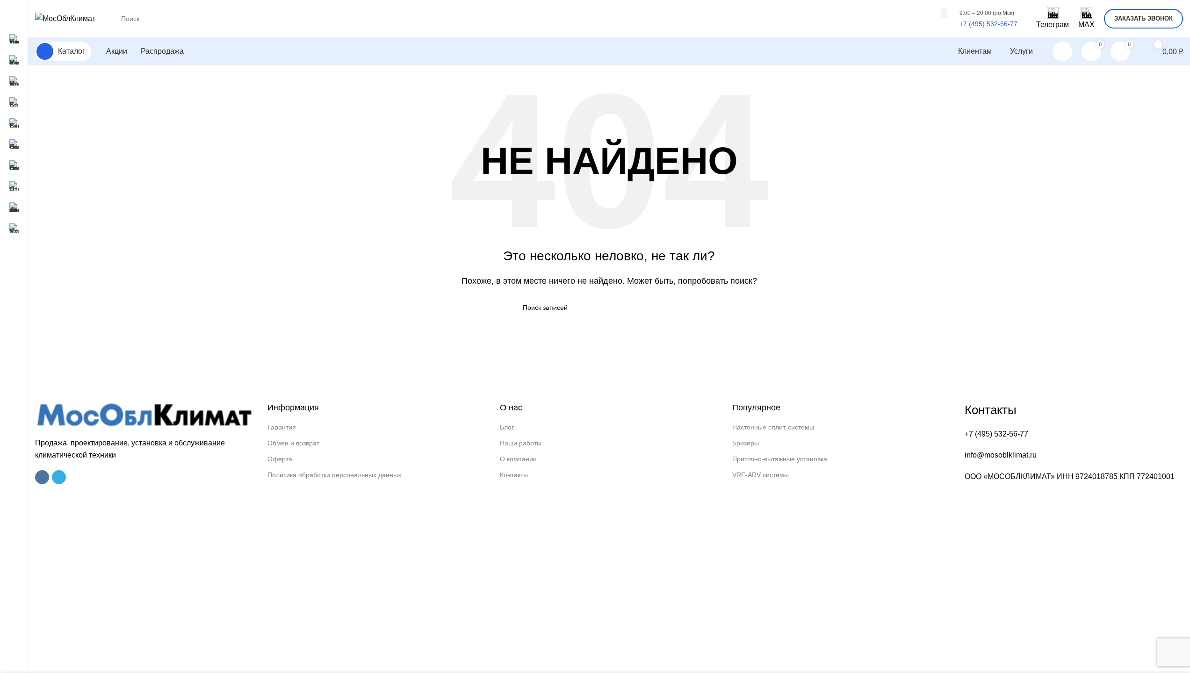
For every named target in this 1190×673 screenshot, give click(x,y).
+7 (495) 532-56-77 (988, 24)
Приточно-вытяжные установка (779, 459)
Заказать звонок (1143, 18)
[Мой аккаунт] (1062, 51)
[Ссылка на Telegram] (59, 477)
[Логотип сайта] (65, 18)
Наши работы (520, 443)
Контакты (514, 475)
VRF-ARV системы (760, 475)
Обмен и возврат (293, 443)
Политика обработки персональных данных (334, 475)
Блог (507, 427)
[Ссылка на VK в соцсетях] (42, 477)
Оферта (279, 459)
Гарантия (281, 427)
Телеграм (1052, 25)
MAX (1086, 25)
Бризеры (745, 443)
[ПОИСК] (944, 13)
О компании (518, 459)
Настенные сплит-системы (773, 427)
